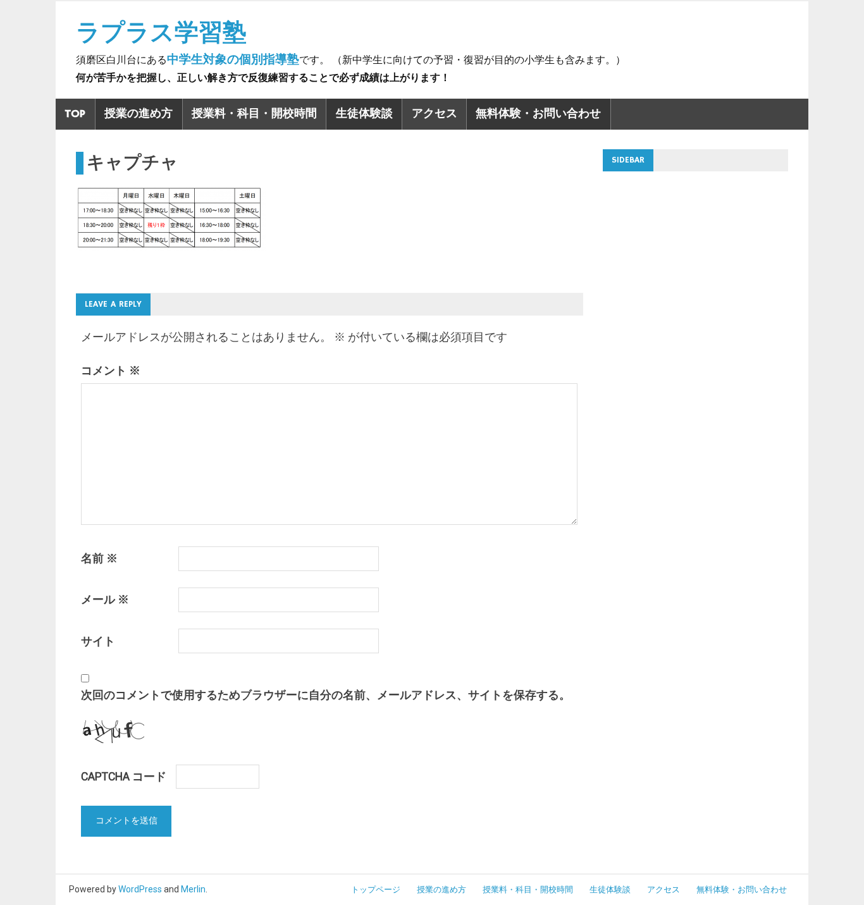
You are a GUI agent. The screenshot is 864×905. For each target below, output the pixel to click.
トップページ (375, 889)
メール (105, 599)
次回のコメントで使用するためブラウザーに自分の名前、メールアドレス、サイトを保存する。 (326, 695)
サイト (98, 641)
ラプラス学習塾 (161, 32)
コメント (110, 370)
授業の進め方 (138, 114)
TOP (75, 114)
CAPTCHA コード (123, 776)
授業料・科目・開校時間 (254, 114)
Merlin (193, 889)
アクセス (434, 114)
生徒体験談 (364, 114)
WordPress (140, 889)
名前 (99, 558)
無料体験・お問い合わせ (538, 114)
